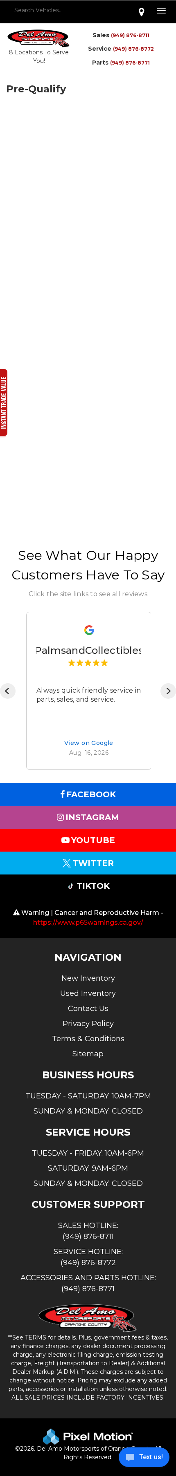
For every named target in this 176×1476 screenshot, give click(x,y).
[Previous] (8, 691)
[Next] (168, 691)
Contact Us (88, 1008)
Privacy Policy (88, 1023)
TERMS (35, 1337)
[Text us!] (144, 1459)
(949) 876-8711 (130, 35)
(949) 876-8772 (133, 49)
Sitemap (88, 1053)
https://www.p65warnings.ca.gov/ (88, 922)
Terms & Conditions (88, 1038)
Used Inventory (88, 993)
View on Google (88, 743)
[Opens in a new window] (142, 11)
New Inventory (88, 978)
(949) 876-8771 (130, 63)
